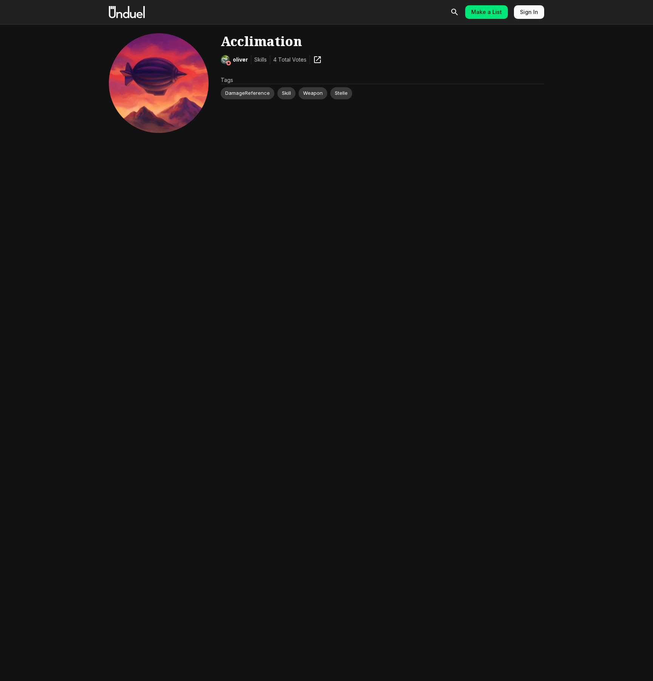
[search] (454, 12)
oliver (240, 59)
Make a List (486, 12)
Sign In (529, 12)
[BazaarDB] (317, 59)
